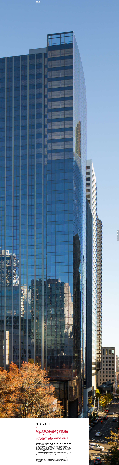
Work (37, 422)
